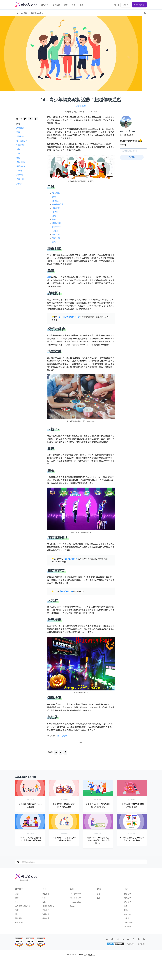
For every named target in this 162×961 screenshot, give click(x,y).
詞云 (17, 902)
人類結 (19, 171)
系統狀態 (130, 944)
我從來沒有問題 (66, 591)
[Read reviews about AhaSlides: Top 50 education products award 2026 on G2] (30, 942)
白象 (18, 153)
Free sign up (139, 5)
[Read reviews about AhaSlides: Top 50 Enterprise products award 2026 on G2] (41, 942)
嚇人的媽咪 (62, 735)
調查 (17, 910)
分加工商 (127, 926)
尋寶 (18, 132)
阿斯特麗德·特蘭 (71, 112)
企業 (81, 5)
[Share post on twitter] (30, 118)
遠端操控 (18, 918)
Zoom (72, 906)
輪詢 (17, 898)
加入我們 (127, 902)
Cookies (127, 914)
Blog (44, 898)
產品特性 (44, 5)
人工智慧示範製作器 (22, 906)
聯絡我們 (127, 898)
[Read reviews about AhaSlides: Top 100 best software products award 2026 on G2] (19, 942)
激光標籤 (20, 175)
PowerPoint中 (75, 898)
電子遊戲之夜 (21, 141)
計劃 (98, 894)
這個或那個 (20, 162)
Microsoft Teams (76, 902)
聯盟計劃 (45, 914)
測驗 (17, 894)
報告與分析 (19, 922)
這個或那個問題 (70, 558)
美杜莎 (19, 184)
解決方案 (56, 5)
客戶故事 (45, 918)
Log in (125, 5)
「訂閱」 (132, 157)
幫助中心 (45, 910)
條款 (126, 906)
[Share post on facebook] (36, 118)
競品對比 (45, 894)
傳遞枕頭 (20, 179)
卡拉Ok (19, 149)
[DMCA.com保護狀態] (115, 944)
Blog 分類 (22, 13)
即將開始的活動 (48, 906)
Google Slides (75, 894)
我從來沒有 (20, 166)
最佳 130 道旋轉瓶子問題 (69, 317)
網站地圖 (141, 944)
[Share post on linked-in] (25, 118)
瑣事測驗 (20, 128)
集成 (72, 889)
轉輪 (17, 914)
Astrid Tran (127, 131)
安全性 (126, 918)
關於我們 (127, 894)
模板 (44, 902)
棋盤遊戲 (20, 145)
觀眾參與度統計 (37, 13)
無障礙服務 (128, 922)
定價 (73, 5)
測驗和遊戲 (81, 106)
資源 (66, 5)
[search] (145, 12)
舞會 (18, 158)
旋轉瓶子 (20, 136)
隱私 (126, 910)
